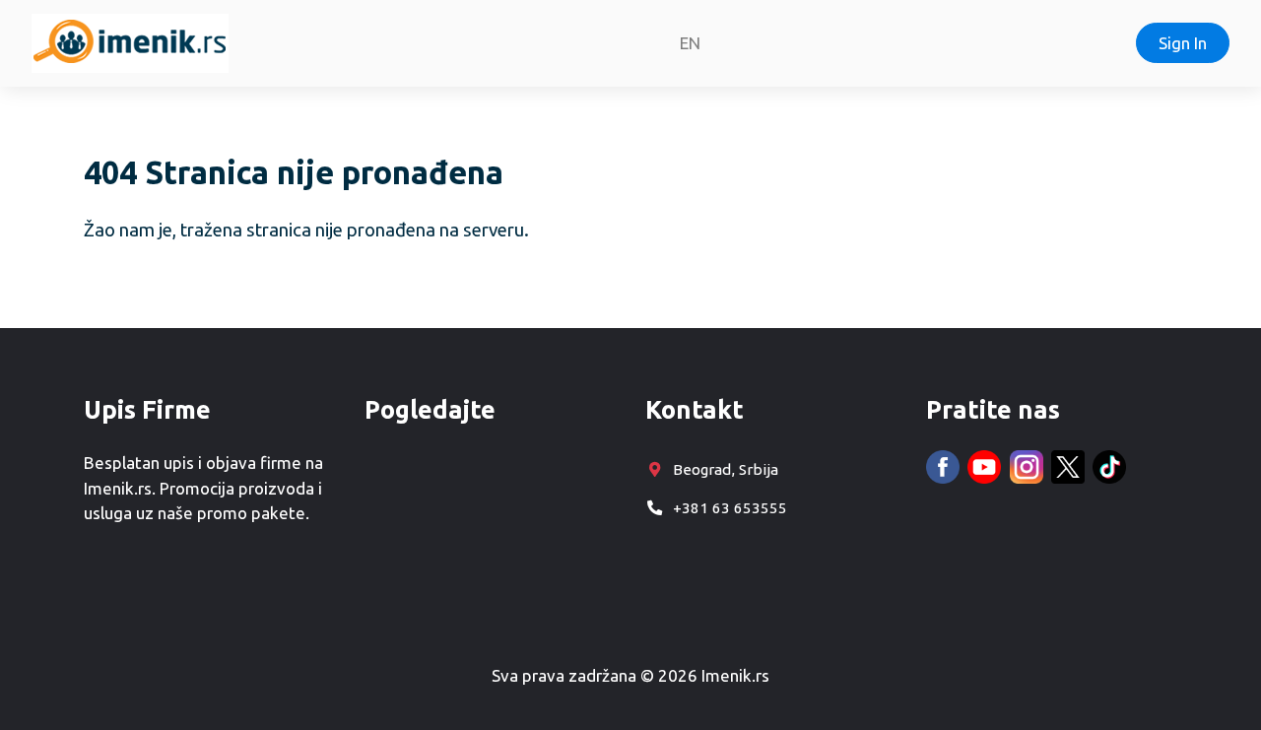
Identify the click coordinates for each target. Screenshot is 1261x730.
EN (690, 42)
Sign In (1183, 42)
